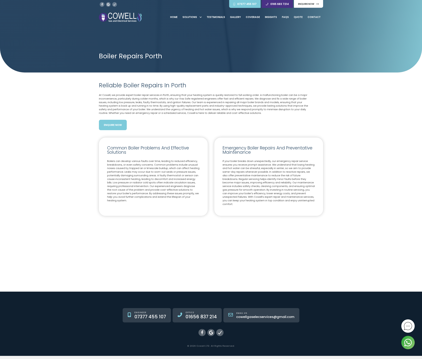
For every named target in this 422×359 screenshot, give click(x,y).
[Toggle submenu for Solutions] (200, 17)
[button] (245, 4)
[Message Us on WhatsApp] (408, 342)
